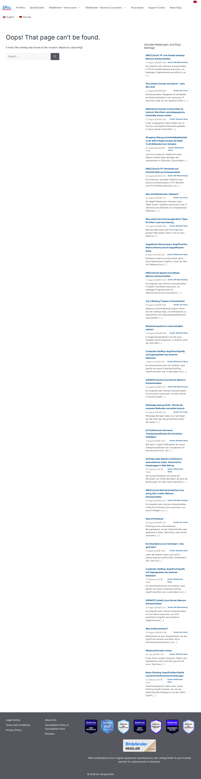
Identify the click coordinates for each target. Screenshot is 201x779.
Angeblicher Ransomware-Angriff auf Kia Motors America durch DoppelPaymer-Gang (166, 247)
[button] (4, 26)
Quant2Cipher (37, 7)
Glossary (50, 733)
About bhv (51, 719)
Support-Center (156, 7)
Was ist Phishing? (155, 518)
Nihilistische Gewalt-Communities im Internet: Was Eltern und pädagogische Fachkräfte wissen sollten (165, 112)
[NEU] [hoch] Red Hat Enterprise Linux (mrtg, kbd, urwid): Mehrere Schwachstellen (165, 493)
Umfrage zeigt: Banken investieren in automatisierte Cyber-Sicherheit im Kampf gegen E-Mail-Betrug (164, 462)
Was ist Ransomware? (157, 628)
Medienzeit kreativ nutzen (159, 650)
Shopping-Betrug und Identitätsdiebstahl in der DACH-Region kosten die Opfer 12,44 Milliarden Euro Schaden (166, 140)
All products (137, 7)
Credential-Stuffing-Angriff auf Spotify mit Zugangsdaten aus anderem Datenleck (165, 354)
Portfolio (20, 7)
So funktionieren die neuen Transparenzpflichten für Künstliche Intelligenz (164, 433)
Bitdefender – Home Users (63, 7)
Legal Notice (13, 719)
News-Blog (175, 7)
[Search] (55, 56)
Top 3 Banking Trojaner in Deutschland (165, 301)
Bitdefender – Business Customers (104, 7)
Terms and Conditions (18, 724)
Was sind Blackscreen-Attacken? (162, 194)
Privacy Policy (14, 729)
